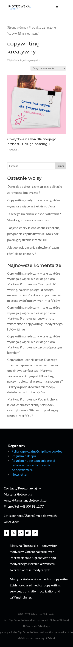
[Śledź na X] (13, 533)
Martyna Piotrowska (21, 399)
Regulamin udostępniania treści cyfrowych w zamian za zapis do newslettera (33, 465)
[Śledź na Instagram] (28, 533)
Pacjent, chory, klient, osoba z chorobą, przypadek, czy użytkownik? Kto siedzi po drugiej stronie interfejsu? (33, 234)
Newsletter (20, 474)
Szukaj (60, 165)
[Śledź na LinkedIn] (35, 533)
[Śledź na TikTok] (21, 533)
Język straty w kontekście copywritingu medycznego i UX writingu (35, 323)
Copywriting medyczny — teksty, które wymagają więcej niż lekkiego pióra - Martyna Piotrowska (33, 278)
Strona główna (17, 27)
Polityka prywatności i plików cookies (37, 451)
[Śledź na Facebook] (6, 533)
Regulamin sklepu (24, 456)
